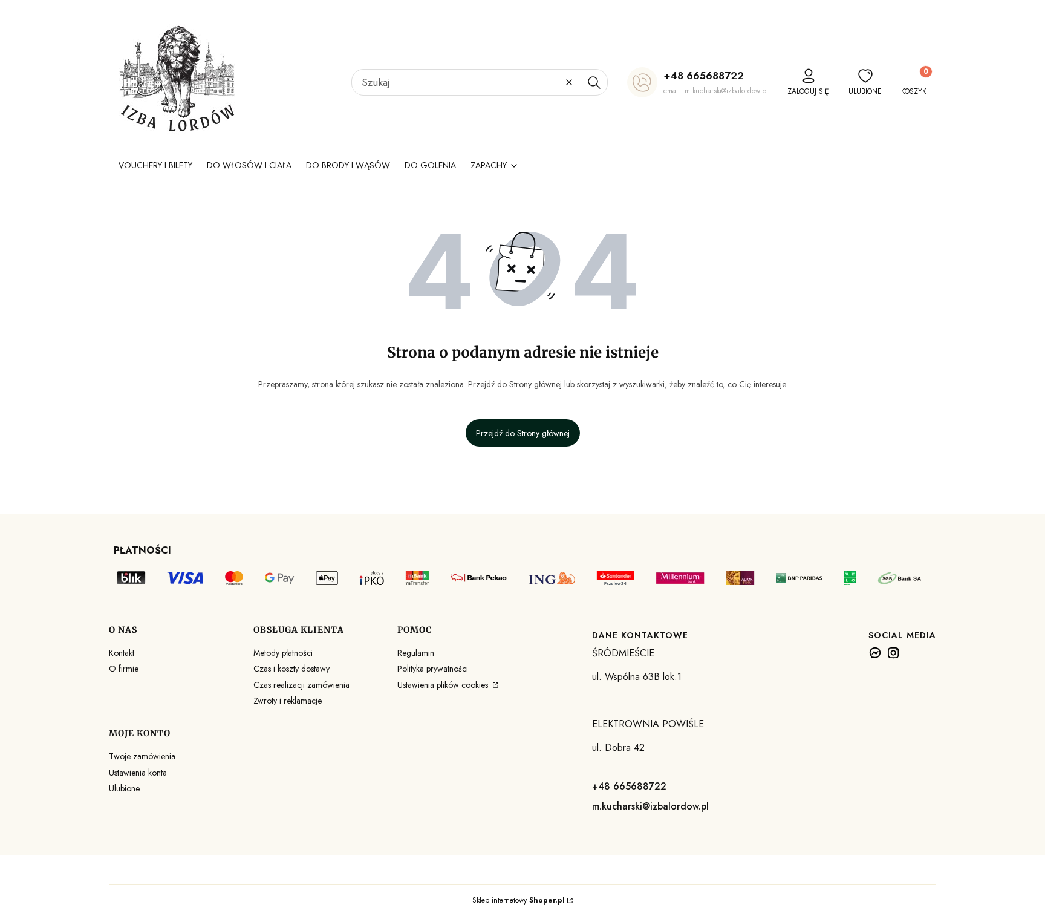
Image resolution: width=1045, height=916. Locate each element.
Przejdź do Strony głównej (523, 433)
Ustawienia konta (138, 773)
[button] (594, 82)
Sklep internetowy (518, 900)
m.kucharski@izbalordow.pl (650, 806)
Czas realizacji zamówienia (301, 685)
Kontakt (121, 653)
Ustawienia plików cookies (443, 685)
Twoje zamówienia (142, 756)
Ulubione (124, 788)
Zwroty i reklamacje (287, 701)
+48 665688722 (703, 75)
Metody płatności (283, 653)
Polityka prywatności (432, 668)
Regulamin (415, 653)
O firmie (123, 668)
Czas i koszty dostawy (291, 668)
